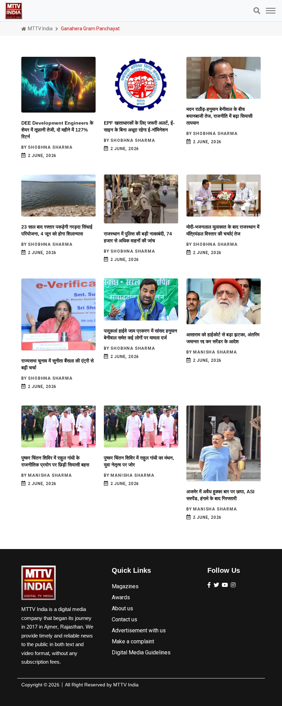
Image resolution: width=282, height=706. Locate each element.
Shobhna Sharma (50, 147)
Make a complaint (133, 641)
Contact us (124, 619)
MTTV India (40, 28)
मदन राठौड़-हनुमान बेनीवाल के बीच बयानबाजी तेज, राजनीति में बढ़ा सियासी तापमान (219, 116)
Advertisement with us (139, 630)
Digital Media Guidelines (141, 652)
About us (122, 608)
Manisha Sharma (215, 352)
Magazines (125, 586)
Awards (121, 597)
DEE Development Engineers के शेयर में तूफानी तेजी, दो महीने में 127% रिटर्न (57, 129)
